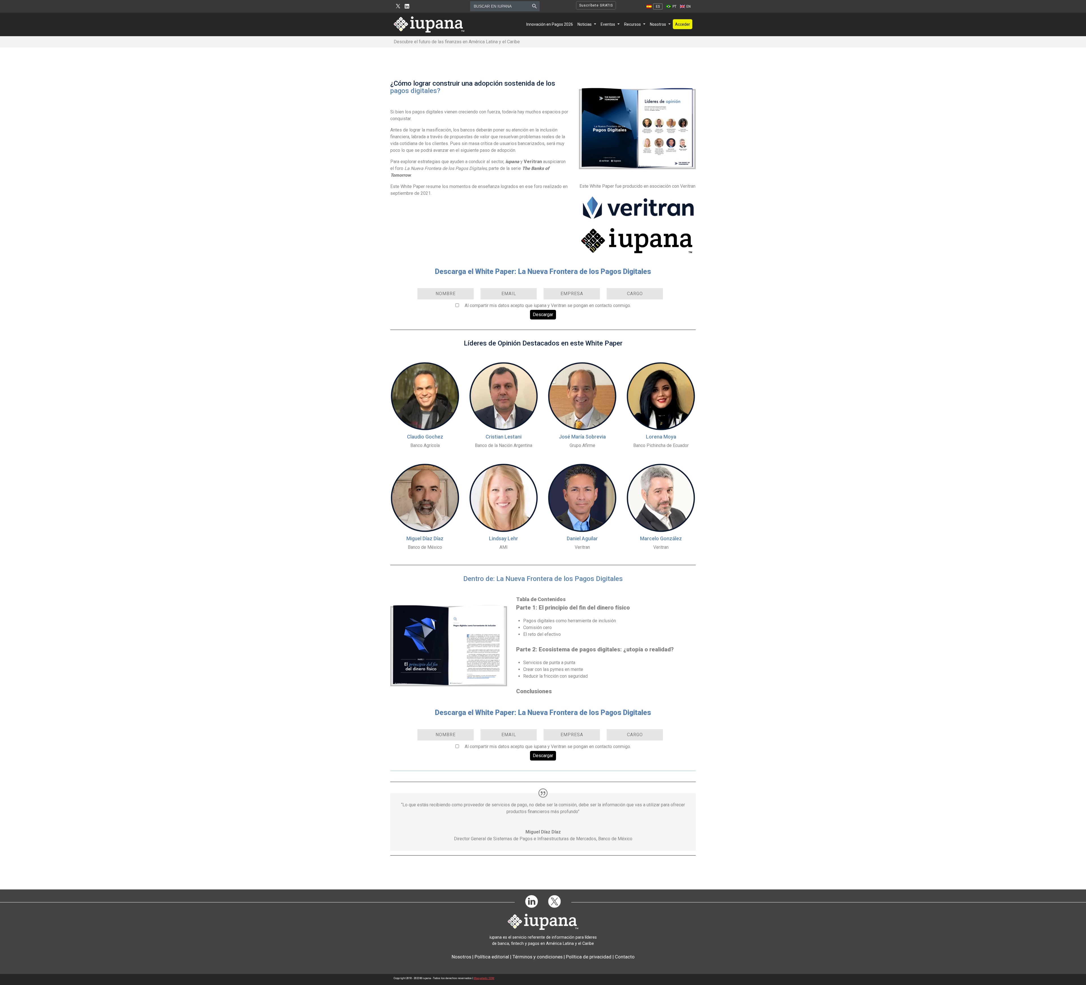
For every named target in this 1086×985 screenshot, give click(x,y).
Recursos (632, 24)
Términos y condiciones (537, 957)
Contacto (625, 957)
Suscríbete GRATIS (596, 5)
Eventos (608, 24)
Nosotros (658, 24)
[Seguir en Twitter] (398, 6)
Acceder (682, 24)
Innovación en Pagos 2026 (549, 24)
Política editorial (492, 957)
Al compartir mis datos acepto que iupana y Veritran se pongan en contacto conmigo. (548, 305)
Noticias (585, 24)
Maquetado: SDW (484, 978)
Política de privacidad (588, 957)
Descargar (543, 314)
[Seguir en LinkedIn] (407, 6)
